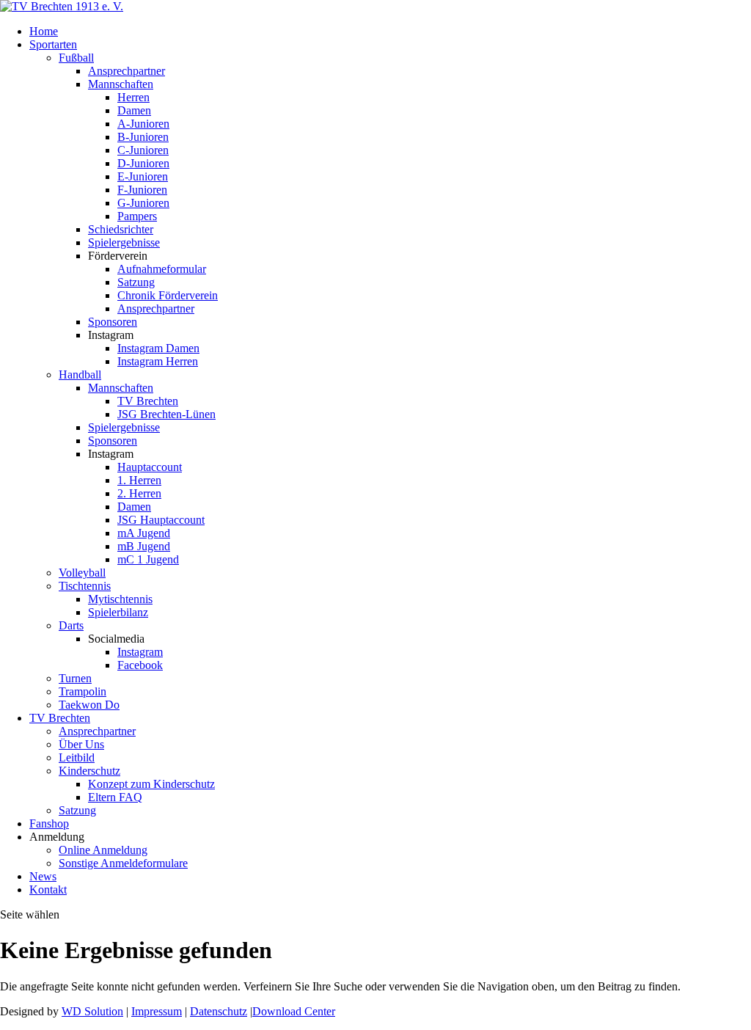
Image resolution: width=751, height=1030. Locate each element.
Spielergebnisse (124, 242)
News (42, 876)
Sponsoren (112, 321)
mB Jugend (143, 546)
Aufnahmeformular (161, 269)
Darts (71, 625)
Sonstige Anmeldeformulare (123, 863)
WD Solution (92, 1011)
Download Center (293, 1011)
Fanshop (49, 823)
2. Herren (139, 493)
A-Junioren (143, 123)
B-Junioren (143, 137)
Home (43, 31)
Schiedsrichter (120, 229)
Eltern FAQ (115, 797)
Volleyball (82, 572)
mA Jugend (143, 533)
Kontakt (48, 889)
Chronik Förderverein (167, 295)
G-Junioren (143, 203)
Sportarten (53, 44)
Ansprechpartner (126, 71)
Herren (133, 97)
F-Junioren (142, 189)
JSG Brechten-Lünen (166, 414)
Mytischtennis (120, 599)
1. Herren (139, 480)
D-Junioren (143, 163)
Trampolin (82, 691)
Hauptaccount (149, 467)
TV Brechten (147, 401)
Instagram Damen (158, 348)
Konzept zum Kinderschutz (151, 784)
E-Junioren (142, 176)
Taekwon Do (89, 704)
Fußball (76, 57)
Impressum (156, 1011)
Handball (80, 374)
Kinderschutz (89, 770)
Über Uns (81, 744)
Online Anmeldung (103, 850)
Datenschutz (218, 1011)
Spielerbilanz (118, 612)
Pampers (137, 216)
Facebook (140, 665)
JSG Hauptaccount (161, 520)
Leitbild (77, 757)
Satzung (136, 282)
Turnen (75, 678)
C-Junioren (143, 150)
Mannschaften (120, 84)
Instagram (140, 652)
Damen (134, 110)
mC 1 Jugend (148, 559)
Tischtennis (85, 586)
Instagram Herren (157, 361)
